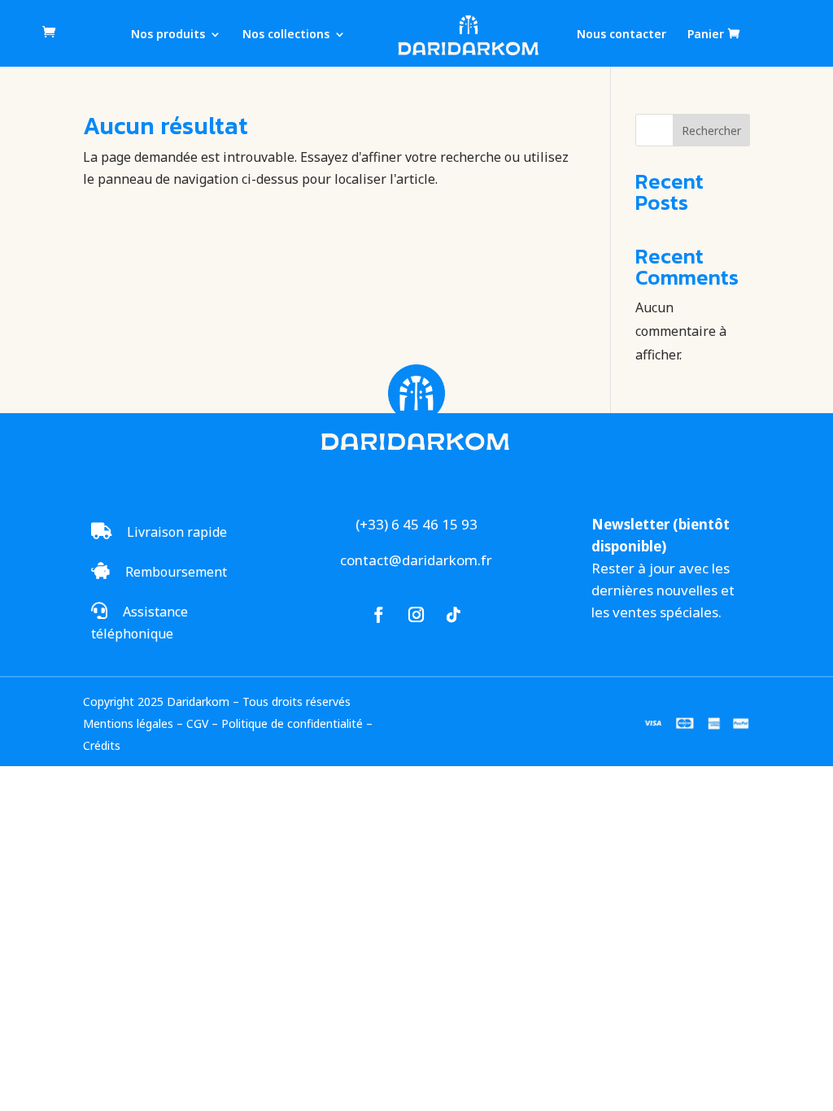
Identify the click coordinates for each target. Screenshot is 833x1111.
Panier (705, 34)
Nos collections (285, 34)
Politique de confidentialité (292, 723)
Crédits (101, 745)
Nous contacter (621, 34)
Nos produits (168, 34)
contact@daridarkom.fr (416, 560)
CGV (197, 723)
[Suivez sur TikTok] (453, 614)
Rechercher (711, 130)
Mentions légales (128, 723)
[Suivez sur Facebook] (379, 614)
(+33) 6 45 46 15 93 (416, 524)
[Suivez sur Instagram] (416, 614)
